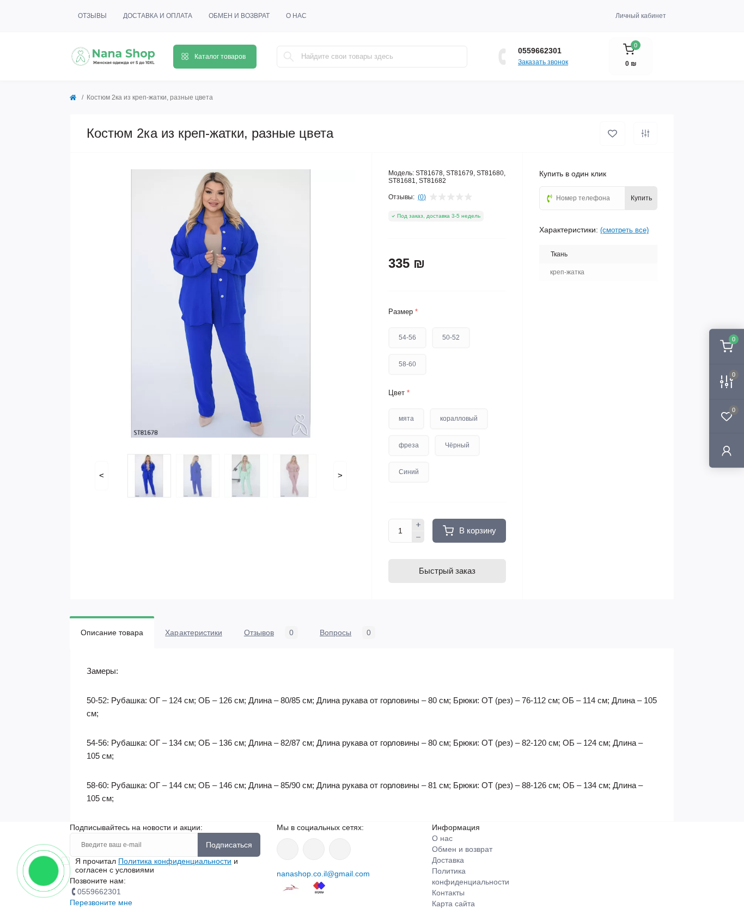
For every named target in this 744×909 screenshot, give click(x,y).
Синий (409, 472)
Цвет (399, 393)
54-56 (407, 337)
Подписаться (229, 844)
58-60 (407, 364)
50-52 (451, 337)
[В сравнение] (645, 133)
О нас (296, 16)
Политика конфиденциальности (174, 861)
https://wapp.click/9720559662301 (340, 849)
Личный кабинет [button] (640, 16)
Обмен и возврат (239, 16)
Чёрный (457, 445)
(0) (422, 197)
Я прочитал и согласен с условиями (156, 865)
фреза (409, 445)
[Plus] (418, 525)
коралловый (459, 418)
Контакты (448, 892)
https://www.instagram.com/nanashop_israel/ (314, 849)
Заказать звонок (543, 62)
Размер (403, 312)
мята (406, 418)
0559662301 (540, 50)
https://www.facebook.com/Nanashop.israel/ (287, 849)
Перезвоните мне (101, 902)
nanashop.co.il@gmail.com (323, 873)
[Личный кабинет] (726, 450)
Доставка (448, 860)
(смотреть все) (624, 230)
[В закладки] (612, 133)
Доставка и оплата (157, 16)
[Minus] (418, 537)
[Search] (289, 56)
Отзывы (92, 16)
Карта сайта (453, 903)
